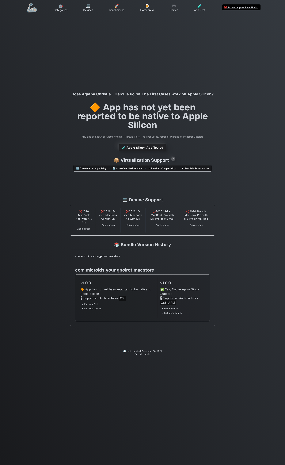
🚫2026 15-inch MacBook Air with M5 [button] (133, 215)
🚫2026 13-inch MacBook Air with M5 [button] (108, 215)
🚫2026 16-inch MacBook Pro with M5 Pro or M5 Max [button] (196, 215)
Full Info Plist (91, 304)
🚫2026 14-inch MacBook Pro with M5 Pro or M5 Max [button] (162, 215)
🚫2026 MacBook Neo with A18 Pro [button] (84, 217)
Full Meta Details (93, 308)
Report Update (142, 354)
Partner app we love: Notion (241, 7)
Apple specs (83, 228)
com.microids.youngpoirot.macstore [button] (97, 256)
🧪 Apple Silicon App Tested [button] (142, 147)
